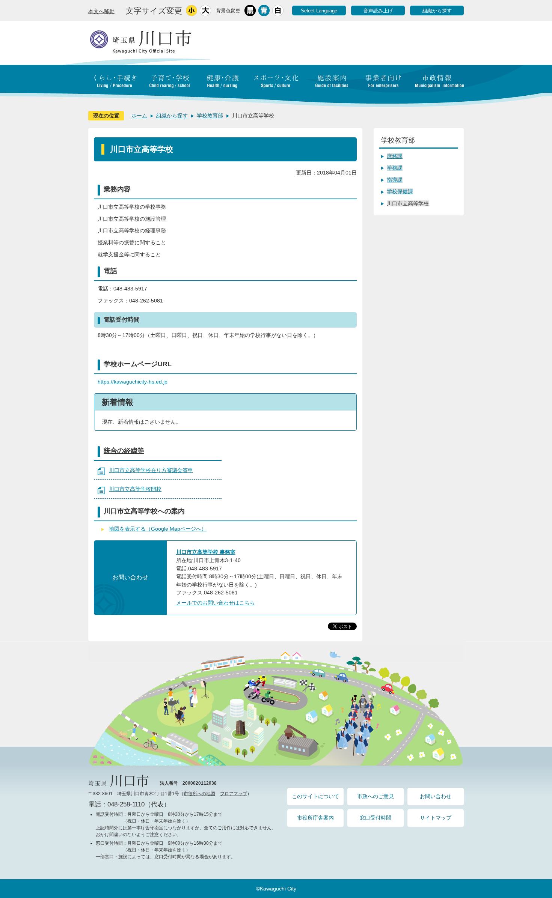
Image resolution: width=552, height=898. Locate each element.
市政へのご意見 (375, 796)
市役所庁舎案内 (315, 818)
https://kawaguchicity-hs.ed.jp (132, 382)
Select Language (319, 11)
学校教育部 (210, 116)
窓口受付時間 (375, 818)
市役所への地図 (199, 793)
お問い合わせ (435, 796)
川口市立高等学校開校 (135, 489)
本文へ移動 (101, 11)
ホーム (139, 116)
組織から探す (437, 11)
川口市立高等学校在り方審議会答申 (151, 470)
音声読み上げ (378, 11)
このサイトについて (315, 796)
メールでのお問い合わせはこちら (215, 603)
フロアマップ (233, 793)
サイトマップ (435, 818)
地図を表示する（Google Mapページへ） (158, 529)
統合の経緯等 (124, 450)
